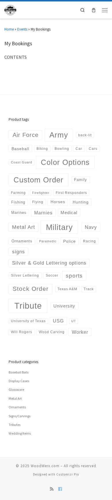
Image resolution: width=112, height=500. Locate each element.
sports (74, 276)
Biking (42, 149)
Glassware (16, 389)
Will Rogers (21, 332)
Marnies (43, 212)
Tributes (14, 424)
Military (59, 227)
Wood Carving (52, 332)
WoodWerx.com (45, 465)
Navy (91, 227)
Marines (18, 212)
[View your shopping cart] (93, 9)
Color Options (65, 162)
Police (69, 241)
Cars (93, 149)
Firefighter (40, 193)
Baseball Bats (18, 372)
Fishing (18, 202)
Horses (58, 201)
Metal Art (23, 227)
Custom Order (38, 180)
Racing (89, 241)
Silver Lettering (25, 275)
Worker (80, 332)
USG (58, 320)
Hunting (81, 202)
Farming (18, 193)
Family (80, 180)
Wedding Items (20, 433)
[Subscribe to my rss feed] (52, 489)
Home (9, 29)
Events (22, 29)
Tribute (28, 305)
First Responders (71, 193)
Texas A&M (67, 289)
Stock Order (31, 288)
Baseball (20, 148)
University (64, 305)
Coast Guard (21, 162)
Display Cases (19, 381)
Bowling (62, 148)
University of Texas (28, 321)
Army (58, 135)
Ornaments (21, 241)
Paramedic (48, 241)
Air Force (25, 135)
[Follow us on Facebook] (60, 489)
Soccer (52, 275)
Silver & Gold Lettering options (49, 263)
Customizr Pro (67, 474)
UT (73, 321)
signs (18, 251)
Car (79, 148)
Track (89, 289)
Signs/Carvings (19, 416)
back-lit (85, 135)
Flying (37, 202)
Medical (69, 212)
